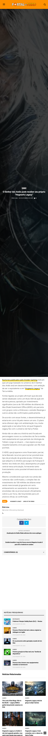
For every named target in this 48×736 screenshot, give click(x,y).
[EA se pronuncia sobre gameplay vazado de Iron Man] (7, 641)
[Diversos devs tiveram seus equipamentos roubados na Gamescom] (7, 663)
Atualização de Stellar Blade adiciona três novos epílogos (24, 533)
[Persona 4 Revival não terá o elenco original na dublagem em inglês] (7, 630)
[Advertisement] (24, 582)
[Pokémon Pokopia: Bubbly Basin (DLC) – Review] (7, 621)
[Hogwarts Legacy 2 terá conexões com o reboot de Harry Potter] (35, 719)
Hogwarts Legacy (32, 388)
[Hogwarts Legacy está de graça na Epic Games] (35, 688)
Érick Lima (15, 198)
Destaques (16, 619)
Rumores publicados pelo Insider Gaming (19, 380)
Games (24, 188)
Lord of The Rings (28, 501)
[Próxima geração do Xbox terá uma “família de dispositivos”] (7, 652)
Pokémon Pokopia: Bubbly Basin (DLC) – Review (27, 621)
